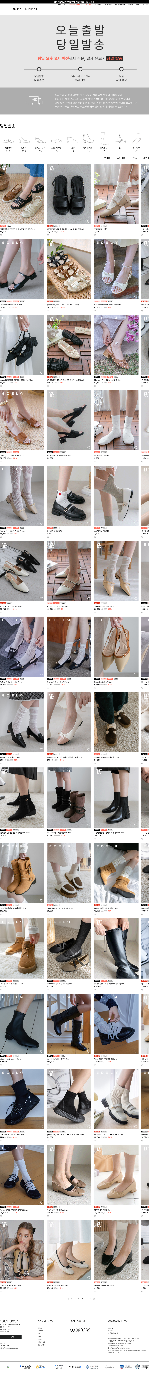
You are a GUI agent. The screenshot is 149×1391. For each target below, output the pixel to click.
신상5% (88, 4)
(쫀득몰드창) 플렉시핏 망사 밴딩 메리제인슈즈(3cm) (65, 380)
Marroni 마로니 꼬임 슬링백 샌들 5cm (107, 380)
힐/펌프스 (108, 4)
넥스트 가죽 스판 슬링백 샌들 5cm (59, 455)
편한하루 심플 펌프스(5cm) (104, 1286)
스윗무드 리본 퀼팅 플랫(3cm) (57, 1286)
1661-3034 (9, 1321)
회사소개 (110, 1328)
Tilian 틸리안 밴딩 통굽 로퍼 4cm (106, 1059)
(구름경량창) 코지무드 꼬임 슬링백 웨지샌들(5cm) (17, 229)
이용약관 (110, 1331)
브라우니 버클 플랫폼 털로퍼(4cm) (106, 757)
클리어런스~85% (75, 4)
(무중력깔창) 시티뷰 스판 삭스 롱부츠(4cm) (109, 984)
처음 (67, 1299)
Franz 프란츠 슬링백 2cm (103, 682)
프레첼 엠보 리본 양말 (101, 455)
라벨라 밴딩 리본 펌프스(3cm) (57, 1210)
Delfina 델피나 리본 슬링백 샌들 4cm (107, 305)
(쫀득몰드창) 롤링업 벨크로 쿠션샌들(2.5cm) (63, 305)
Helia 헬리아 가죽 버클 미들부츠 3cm (13, 908)
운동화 (130, 4)
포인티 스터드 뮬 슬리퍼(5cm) (57, 606)
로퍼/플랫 (98, 4)
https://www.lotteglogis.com (9, 1348)
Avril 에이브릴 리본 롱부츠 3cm (58, 1059)
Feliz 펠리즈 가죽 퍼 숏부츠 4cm (11, 984)
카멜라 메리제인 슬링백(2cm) (104, 606)
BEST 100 (62, 4)
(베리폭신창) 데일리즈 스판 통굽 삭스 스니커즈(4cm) (65, 1135)
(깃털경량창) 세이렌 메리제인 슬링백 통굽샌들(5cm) (65, 229)
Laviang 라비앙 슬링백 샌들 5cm (12, 455)
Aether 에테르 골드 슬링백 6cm (11, 682)
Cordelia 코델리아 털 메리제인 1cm (59, 984)
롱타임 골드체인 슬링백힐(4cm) (11, 606)
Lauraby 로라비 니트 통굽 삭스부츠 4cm (108, 1135)
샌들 (137, 4)
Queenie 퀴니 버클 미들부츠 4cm (59, 833)
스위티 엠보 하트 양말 (101, 531)
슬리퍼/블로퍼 (120, 4)
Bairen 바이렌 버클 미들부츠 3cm (106, 908)
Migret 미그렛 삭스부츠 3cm (10, 1059)
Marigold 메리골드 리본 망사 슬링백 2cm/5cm (16, 380)
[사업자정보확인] (129, 1341)
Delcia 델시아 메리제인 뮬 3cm (11, 305)
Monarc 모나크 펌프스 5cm (10, 757)
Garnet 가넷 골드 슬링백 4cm (58, 682)
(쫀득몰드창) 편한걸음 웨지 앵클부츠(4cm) (15, 833)
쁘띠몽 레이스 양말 (100, 229)
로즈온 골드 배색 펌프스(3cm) (10, 1286)
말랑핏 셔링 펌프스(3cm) (103, 1210)
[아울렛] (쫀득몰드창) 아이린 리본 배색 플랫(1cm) (64, 757)
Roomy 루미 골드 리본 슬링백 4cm (12, 531)
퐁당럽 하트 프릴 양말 (54, 531)
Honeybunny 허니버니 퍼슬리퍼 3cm (60, 908)
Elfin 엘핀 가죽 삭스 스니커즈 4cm (12, 1135)
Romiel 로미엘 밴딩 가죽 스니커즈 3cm (14, 1210)
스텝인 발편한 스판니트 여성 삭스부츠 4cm (109, 833)
